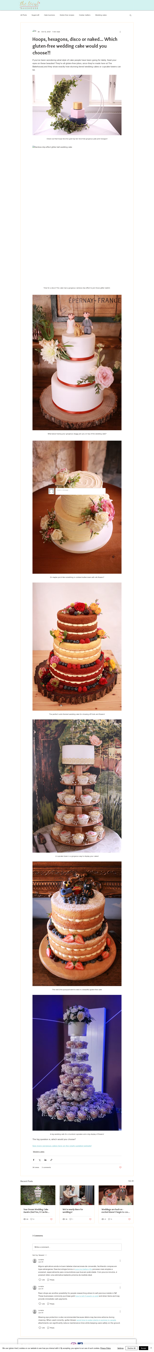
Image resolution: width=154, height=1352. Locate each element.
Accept (143, 1348)
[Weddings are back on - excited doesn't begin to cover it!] (116, 1195)
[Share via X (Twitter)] (39, 1160)
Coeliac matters (84, 15)
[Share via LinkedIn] (45, 1160)
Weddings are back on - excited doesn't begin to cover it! (116, 1210)
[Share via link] (51, 1160)
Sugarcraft (35, 15)
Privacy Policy (105, 1348)
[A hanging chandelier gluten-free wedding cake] (38, 1195)
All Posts (23, 15)
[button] (130, 15)
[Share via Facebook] (33, 1160)
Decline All (131, 1348)
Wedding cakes (101, 15)
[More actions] (120, 31)
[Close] (151, 1348)
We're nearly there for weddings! (73, 1210)
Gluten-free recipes (67, 15)
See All (131, 1181)
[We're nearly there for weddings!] (77, 1195)
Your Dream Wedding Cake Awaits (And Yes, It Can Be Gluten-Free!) (35, 1210)
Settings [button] (120, 1348)
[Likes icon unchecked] (39, 1279)
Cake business (49, 15)
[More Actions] (120, 1260)
